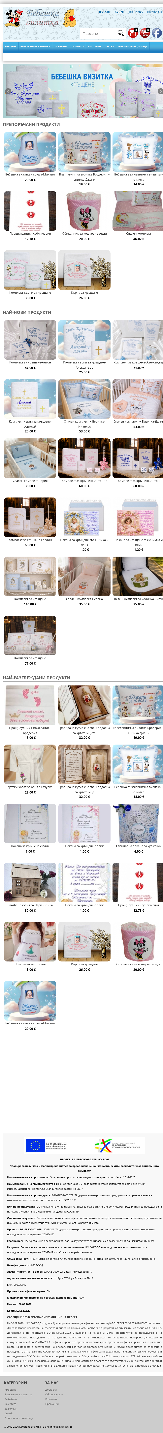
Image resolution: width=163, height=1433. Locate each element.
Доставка (135, 12)
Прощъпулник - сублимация (30, 233)
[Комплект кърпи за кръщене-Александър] (84, 340)
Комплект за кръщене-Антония (84, 481)
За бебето (60, 46)
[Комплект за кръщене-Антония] (84, 458)
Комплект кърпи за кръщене (30, 292)
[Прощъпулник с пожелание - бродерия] (30, 705)
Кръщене (10, 46)
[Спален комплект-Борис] (30, 458)
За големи (94, 46)
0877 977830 (154, 12)
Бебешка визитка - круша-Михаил (30, 174)
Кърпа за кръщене (84, 292)
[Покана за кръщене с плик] (30, 824)
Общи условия (54, 1394)
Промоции (52, 1404)
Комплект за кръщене (30, 599)
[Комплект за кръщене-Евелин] (30, 517)
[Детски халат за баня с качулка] (30, 764)
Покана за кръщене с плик (30, 846)
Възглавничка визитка (35, 46)
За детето (77, 46)
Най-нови (11, 56)
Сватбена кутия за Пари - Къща (30, 905)
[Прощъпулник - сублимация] (30, 211)
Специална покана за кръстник (138, 846)
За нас (119, 12)
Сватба (109, 46)
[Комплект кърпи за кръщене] (30, 270)
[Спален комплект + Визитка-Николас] (84, 399)
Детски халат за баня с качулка (30, 787)
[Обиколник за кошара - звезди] (84, 211)
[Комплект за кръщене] (30, 576)
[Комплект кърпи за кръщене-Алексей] (30, 399)
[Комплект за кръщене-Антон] (30, 340)
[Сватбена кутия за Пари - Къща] (30, 883)
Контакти (51, 1399)
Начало (104, 12)
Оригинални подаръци (132, 46)
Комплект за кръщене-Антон (30, 362)
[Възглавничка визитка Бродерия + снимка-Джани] (84, 152)
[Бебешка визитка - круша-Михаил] (30, 152)
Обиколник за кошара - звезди (84, 233)
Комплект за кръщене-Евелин (30, 540)
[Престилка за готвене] (30, 942)
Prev (8, 91)
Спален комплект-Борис (30, 481)
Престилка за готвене (30, 964)
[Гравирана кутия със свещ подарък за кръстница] (84, 764)
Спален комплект (138, 233)
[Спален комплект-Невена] (84, 576)
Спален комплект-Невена (84, 599)
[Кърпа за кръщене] (84, 270)
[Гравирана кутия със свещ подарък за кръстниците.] (84, 705)
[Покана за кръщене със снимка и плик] (84, 517)
